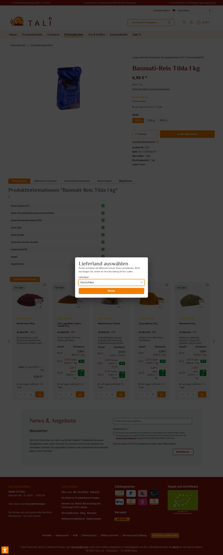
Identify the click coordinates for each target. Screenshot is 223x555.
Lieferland (83, 277)
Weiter (111, 290)
